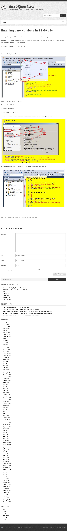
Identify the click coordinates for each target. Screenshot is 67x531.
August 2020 (6, 338)
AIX (4, 509)
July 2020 (5, 340)
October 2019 (6, 357)
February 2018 (6, 394)
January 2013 (6, 500)
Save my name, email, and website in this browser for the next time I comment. (19, 270)
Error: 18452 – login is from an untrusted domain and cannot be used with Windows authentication (27, 313)
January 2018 (6, 396)
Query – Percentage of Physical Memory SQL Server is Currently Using (21, 309)
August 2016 (6, 428)
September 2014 (7, 469)
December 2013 (7, 484)
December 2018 (7, 375)
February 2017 (6, 417)
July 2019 (5, 361)
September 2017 (7, 403)
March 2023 (6, 325)
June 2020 (5, 342)
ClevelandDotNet (7, 299)
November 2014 (7, 465)
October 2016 (6, 425)
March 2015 (6, 457)
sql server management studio (26, 217)
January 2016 (6, 440)
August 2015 (6, 450)
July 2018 (5, 384)
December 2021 (7, 334)
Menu (4, 22)
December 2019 (7, 353)
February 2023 (6, 326)
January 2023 (6, 328)
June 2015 (5, 451)
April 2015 (5, 455)
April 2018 (5, 390)
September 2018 (7, 380)
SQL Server (6, 515)
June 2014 (5, 475)
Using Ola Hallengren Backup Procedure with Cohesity (16, 307)
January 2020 (6, 351)
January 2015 (6, 461)
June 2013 (5, 494)
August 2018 (6, 382)
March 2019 (6, 369)
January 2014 (6, 482)
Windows (5, 519)
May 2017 (5, 411)
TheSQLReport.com (21, 6)
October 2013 (6, 488)
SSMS (36, 217)
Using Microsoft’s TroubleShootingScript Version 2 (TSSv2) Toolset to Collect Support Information (27, 311)
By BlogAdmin (4, 34)
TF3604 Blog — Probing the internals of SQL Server (16, 290)
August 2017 (6, 405)
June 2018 (5, 386)
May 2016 (5, 434)
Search (63, 15)
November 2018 (7, 376)
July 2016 (5, 430)
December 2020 (7, 336)
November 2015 (7, 444)
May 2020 (5, 344)
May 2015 (5, 453)
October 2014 (6, 467)
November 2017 (7, 400)
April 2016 (5, 436)
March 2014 (6, 478)
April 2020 (5, 346)
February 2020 (6, 350)
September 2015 (7, 448)
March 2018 (6, 392)
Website (3, 265)
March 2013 (6, 498)
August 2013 (6, 492)
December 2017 (7, 398)
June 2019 (5, 363)
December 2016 (7, 421)
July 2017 (5, 407)
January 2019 (6, 373)
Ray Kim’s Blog (7, 297)
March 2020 (6, 348)
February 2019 (6, 371)
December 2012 (7, 501)
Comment (4, 234)
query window (15, 217)
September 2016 (7, 426)
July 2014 (5, 473)
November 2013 (7, 486)
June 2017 (5, 409)
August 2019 (6, 359)
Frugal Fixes (6, 295)
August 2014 (6, 471)
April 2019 (5, 367)
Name (3, 255)
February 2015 (6, 459)
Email (2, 260)
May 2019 (5, 365)
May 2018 (5, 388)
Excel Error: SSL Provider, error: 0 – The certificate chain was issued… (21, 315)
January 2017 (6, 419)
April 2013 (5, 496)
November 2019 (7, 355)
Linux (4, 511)
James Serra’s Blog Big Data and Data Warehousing (16, 288)
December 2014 (7, 463)
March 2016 (6, 438)
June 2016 (5, 432)
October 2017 (6, 401)
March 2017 (6, 415)
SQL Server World (7, 291)
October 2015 (6, 446)
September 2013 (7, 490)
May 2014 (5, 476)
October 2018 (6, 378)
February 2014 (6, 480)
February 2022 (6, 332)
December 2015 (7, 442)
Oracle (4, 513)
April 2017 (5, 413)
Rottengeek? (6, 293)
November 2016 (7, 423)
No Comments (24, 34)
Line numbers (7, 217)
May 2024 (5, 323)
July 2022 (5, 330)
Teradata (5, 517)
